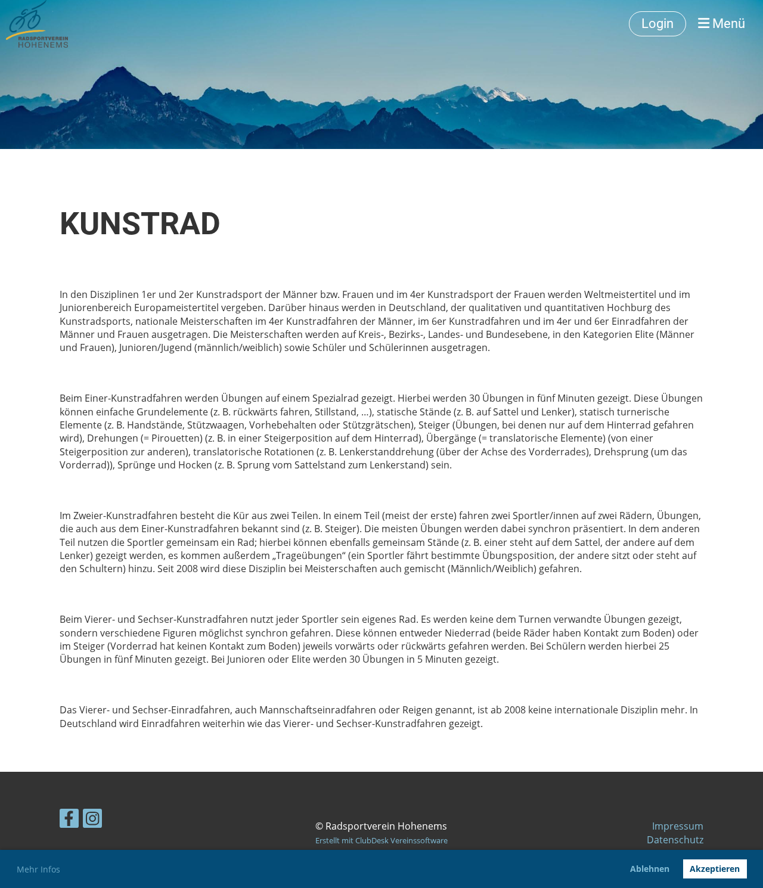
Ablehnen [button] (649, 868)
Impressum (677, 826)
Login (657, 23)
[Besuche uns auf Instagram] (92, 820)
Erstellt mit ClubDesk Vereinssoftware (381, 840)
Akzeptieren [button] (715, 868)
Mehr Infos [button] (38, 869)
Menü (727, 23)
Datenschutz (675, 839)
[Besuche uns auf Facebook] (69, 820)
